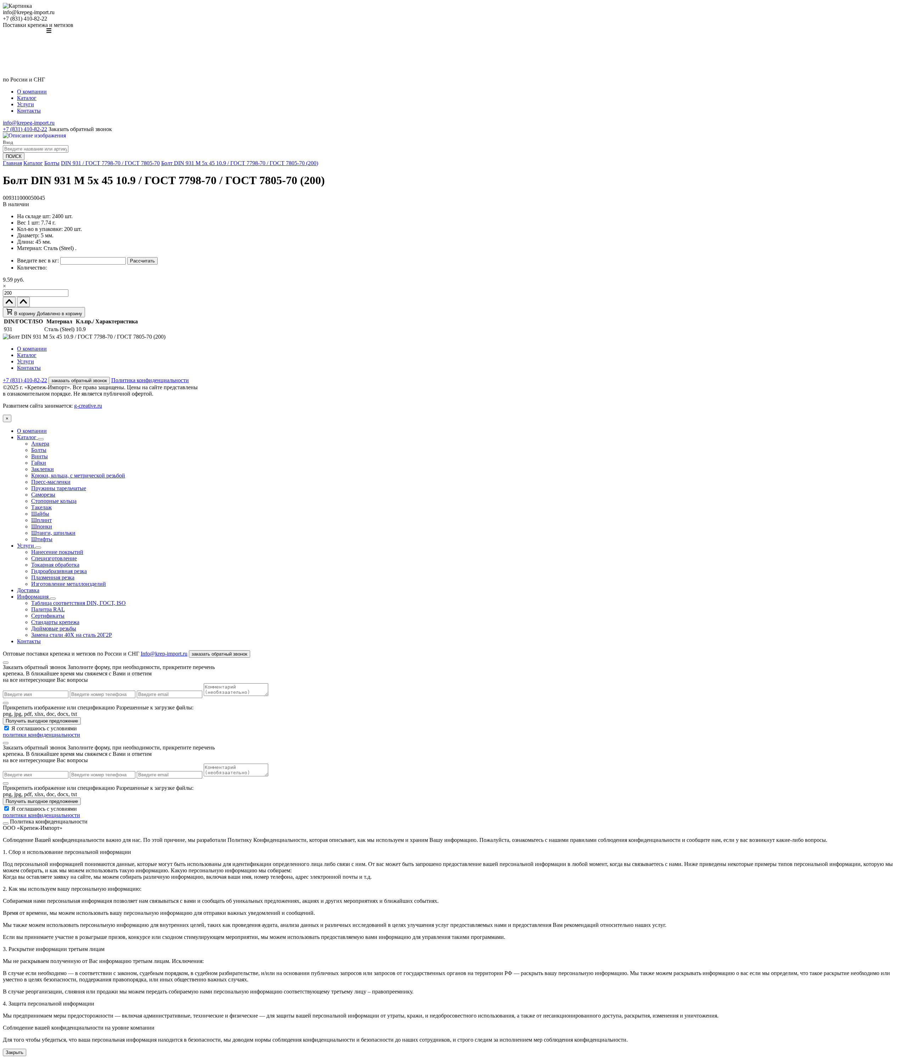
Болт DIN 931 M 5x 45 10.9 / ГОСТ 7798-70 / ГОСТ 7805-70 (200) (239, 163)
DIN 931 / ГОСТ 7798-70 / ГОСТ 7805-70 (110, 163)
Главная (12, 163)
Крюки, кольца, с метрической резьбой (78, 475)
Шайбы (40, 514)
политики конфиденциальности (41, 735)
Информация (33, 597)
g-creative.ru (88, 406)
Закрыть (14, 1052)
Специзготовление (54, 558)
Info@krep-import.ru (164, 654)
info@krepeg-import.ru (29, 123)
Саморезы (43, 495)
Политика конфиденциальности (150, 380)
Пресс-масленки (51, 482)
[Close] (6, 663)
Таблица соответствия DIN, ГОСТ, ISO (78, 603)
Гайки (38, 463)
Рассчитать (142, 261)
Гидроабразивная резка (59, 571)
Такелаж (41, 507)
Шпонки (41, 526)
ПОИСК (14, 156)
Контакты (29, 111)
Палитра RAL (48, 609)
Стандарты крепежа (55, 622)
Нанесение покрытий (57, 552)
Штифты (41, 539)
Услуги (25, 104)
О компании (32, 92)
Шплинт (41, 520)
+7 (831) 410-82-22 (25, 129)
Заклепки (42, 469)
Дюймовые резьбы (53, 628)
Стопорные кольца (54, 501)
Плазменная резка (52, 577)
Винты (39, 456)
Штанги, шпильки (53, 533)
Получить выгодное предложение (42, 721)
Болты (52, 163)
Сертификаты (47, 616)
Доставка (28, 590)
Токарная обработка (55, 565)
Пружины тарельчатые (58, 488)
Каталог (26, 98)
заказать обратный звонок (79, 380)
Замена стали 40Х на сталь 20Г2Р (71, 635)
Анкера (40, 444)
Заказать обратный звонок (80, 129)
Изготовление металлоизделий (68, 584)
